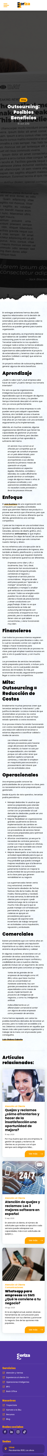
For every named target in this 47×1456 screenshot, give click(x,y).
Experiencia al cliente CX (17, 1377)
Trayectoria (11, 1405)
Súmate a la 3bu (13, 1410)
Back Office (11, 1391)
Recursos (10, 1414)
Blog (8, 1419)
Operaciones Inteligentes (17, 1382)
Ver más (33, 1153)
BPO (8, 1386)
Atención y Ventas (14, 1372)
